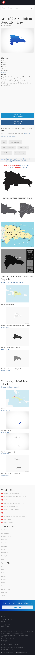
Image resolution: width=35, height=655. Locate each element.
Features (3, 573)
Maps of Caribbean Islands (9, 387)
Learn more (27, 133)
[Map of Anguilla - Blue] (17, 420)
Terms (3, 586)
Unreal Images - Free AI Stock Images (12, 633)
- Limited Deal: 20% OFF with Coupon (18, 166)
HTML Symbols (5, 637)
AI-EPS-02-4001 (5, 432)
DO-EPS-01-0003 (5, 327)
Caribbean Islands (15, 142)
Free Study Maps (23, 635)
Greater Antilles (23, 147)
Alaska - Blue (7, 519)
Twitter (3, 595)
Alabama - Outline (8, 522)
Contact (3, 579)
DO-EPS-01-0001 (5, 370)
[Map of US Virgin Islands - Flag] (17, 441)
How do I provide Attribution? (9, 136)
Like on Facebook (7, 652)
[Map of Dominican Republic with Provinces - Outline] (17, 315)
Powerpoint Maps (6, 536)
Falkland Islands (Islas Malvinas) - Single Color (16, 516)
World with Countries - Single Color (13, 493)
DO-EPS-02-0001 (5, 306)
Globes (3, 549)
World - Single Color (8, 500)
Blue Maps (4, 546)
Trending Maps (5, 556)
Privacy (3, 582)
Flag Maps (4, 539)
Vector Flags (28, 631)
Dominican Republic (8, 147)
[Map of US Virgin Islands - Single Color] (17, 463)
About (3, 566)
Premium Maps (5, 533)
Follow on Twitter (22, 652)
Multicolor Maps (5, 543)
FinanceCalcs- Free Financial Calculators (13, 639)
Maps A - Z (4, 559)
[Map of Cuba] (17, 398)
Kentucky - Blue (7, 513)
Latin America (7, 153)
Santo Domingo (19, 153)
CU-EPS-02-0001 (5, 410)
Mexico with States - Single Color (12, 509)
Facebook (4, 592)
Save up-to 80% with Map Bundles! (17, 605)
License (3, 576)
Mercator (4, 72)
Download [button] (18, 115)
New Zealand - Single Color (11, 506)
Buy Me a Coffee (5, 589)
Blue (4, 142)
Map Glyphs (4, 640)
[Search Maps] (31, 8)
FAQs (2, 569)
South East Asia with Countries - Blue (13, 503)
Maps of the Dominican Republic (11, 282)
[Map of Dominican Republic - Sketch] (17, 337)
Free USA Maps (17, 631)
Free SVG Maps (5, 631)
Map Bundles (4, 530)
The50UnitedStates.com (8, 635)
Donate (17, 644)
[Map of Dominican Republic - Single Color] (17, 358)
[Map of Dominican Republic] (17, 293)
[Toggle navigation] (32, 2)
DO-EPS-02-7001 (5, 349)
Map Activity (4, 552)
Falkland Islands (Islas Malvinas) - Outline (14, 496)
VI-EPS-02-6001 (5, 453)
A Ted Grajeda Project (7, 649)
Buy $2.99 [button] (18, 122)
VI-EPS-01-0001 (5, 475)
